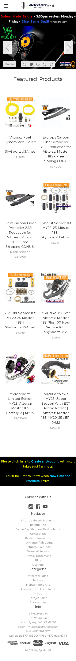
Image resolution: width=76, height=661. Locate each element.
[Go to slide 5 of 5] (51, 64)
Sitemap (38, 564)
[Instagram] (30, 506)
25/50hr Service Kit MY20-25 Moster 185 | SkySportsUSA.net (20, 320)
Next (68, 47)
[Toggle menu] (6, 6)
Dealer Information (38, 538)
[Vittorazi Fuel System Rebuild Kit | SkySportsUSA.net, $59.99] (20, 112)
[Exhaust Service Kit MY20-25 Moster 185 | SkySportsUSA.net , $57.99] (56, 198)
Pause (9, 64)
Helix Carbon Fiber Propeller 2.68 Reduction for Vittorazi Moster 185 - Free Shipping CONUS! (20, 235)
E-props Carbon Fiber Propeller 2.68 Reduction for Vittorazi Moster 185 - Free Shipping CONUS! (56, 149)
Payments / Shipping (38, 542)
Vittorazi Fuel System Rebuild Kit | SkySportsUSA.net (20, 144)
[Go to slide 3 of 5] (37, 64)
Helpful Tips (38, 525)
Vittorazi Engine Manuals (38, 520)
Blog (38, 560)
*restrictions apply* (58, 22)
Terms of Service (38, 551)
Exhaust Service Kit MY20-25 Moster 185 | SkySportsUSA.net (56, 230)
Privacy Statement (38, 556)
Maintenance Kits (38, 584)
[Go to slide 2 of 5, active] (31, 64)
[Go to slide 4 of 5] (44, 64)
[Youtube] (45, 506)
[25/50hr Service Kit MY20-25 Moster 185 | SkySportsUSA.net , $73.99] (20, 288)
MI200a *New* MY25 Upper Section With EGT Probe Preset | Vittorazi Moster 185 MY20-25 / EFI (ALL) (56, 408)
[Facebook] (38, 506)
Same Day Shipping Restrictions (38, 529)
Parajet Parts (38, 598)
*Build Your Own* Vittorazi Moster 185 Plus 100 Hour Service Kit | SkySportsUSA (56, 322)
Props (38, 593)
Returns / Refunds (38, 547)
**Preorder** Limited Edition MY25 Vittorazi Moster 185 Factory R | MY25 (20, 403)
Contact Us (38, 534)
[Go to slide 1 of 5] (24, 64)
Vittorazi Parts (38, 576)
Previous (7, 47)
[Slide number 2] (38, 47)
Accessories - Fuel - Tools (38, 589)
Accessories (38, 602)
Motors (38, 580)
